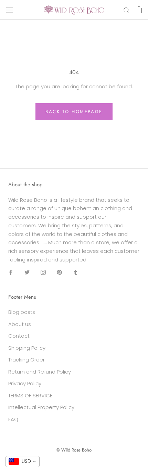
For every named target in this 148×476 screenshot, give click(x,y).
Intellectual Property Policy (41, 407)
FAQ (13, 419)
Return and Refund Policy (39, 371)
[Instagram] (43, 272)
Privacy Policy (24, 383)
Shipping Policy (26, 347)
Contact (19, 335)
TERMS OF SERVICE (30, 395)
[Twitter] (27, 272)
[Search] (127, 10)
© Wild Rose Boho (74, 450)
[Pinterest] (59, 272)
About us (19, 324)
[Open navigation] (9, 9)
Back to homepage (74, 111)
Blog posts (21, 312)
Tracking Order (26, 359)
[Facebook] (10, 272)
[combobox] (23, 461)
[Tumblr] (75, 272)
